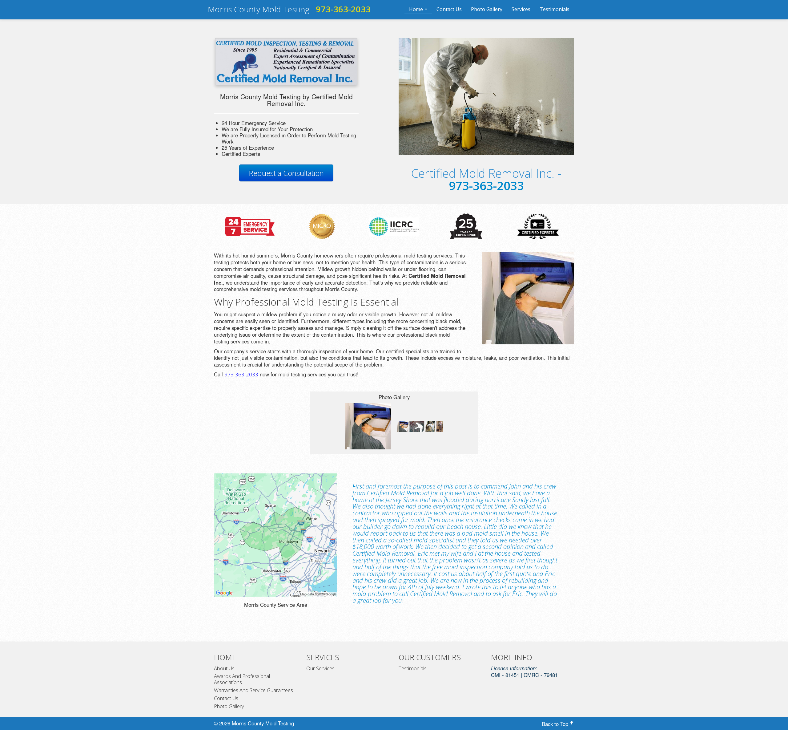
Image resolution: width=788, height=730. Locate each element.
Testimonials (554, 9)
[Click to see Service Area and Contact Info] (275, 535)
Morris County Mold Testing (258, 9)
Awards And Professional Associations (242, 679)
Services (521, 9)
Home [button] (416, 9)
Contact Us (449, 9)
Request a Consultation (286, 173)
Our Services (320, 668)
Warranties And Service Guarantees (253, 690)
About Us (224, 668)
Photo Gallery (486, 9)
